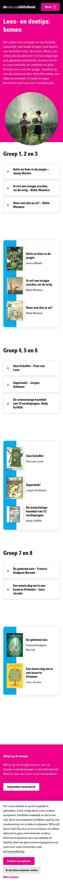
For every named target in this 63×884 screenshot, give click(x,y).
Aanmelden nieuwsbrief (21, 787)
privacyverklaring (13, 851)
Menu (52, 7)
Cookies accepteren (19, 861)
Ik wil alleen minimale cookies (22, 870)
